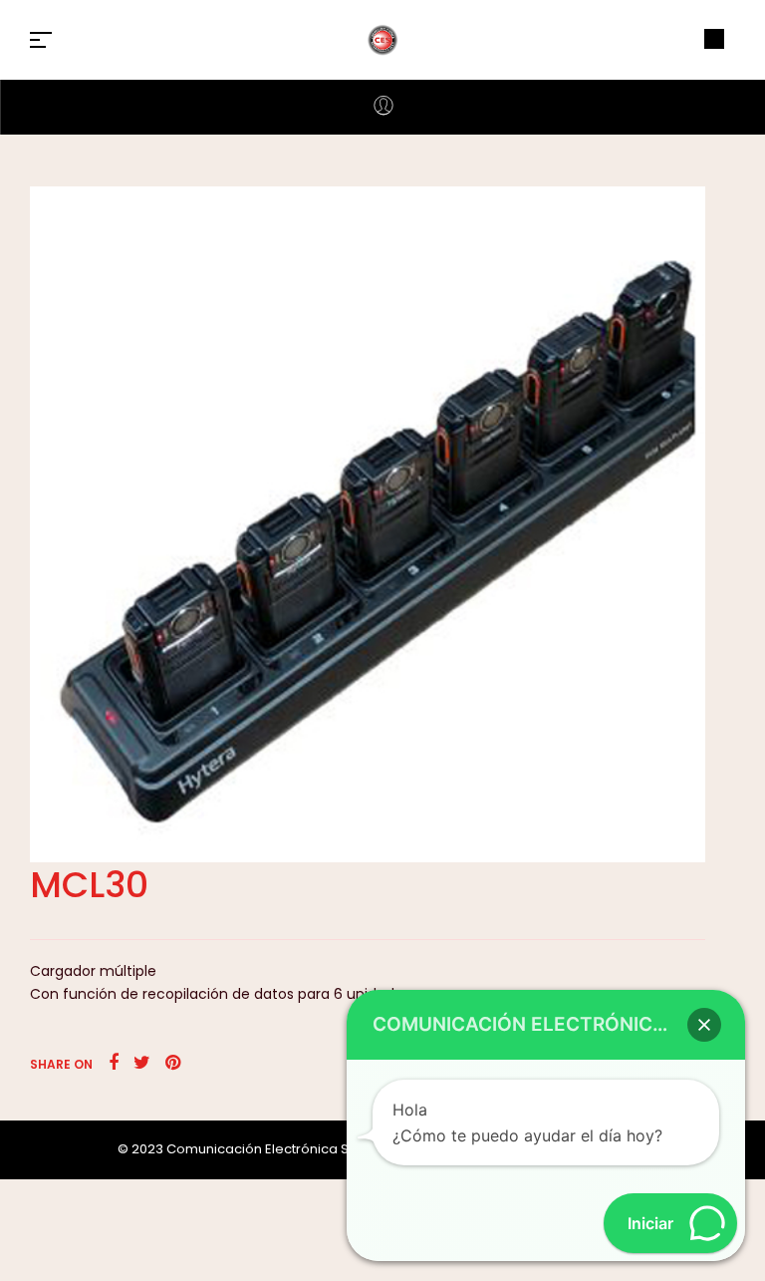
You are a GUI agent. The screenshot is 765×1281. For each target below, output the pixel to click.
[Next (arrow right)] (730, 641)
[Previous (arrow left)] (35, 641)
